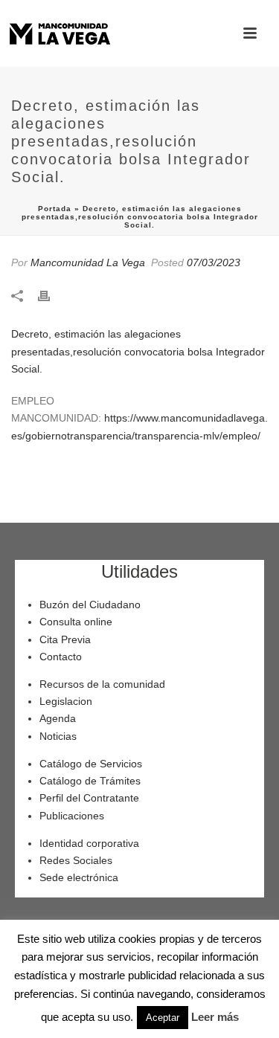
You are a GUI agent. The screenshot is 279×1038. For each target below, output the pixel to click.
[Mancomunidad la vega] (59, 33)
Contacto (60, 657)
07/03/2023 (213, 262)
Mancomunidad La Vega (88, 262)
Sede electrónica (78, 877)
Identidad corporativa (89, 843)
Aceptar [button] (162, 1017)
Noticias (58, 736)
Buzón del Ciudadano (90, 604)
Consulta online (75, 622)
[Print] (51, 294)
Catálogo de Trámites (90, 781)
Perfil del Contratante (89, 798)
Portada (54, 208)
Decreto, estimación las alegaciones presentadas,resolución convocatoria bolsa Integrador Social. (138, 351)
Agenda (57, 718)
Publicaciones (71, 816)
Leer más (215, 1016)
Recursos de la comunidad (102, 684)
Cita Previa (65, 639)
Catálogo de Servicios (90, 764)
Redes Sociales (75, 860)
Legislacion (65, 701)
